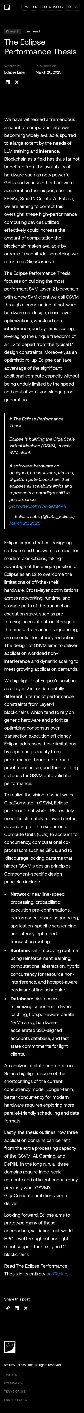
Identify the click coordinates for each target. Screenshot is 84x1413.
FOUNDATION (52, 7)
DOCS (73, 7)
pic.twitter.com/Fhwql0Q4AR (37, 506)
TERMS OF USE (15, 1391)
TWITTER (30, 7)
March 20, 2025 (24, 523)
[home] (7, 7)
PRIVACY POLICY (16, 1400)
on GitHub (56, 1274)
